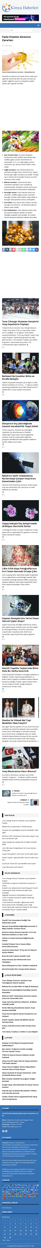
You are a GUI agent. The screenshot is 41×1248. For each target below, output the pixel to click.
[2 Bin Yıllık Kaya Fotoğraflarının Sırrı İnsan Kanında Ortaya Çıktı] (20, 555)
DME (16, 1174)
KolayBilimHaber (7, 1154)
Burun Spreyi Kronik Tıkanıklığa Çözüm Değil (17, 905)
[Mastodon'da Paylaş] (27, 250)
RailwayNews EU (7, 1176)
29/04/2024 (8, 46)
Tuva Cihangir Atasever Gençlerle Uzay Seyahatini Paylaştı (20, 323)
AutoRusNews (22, 1174)
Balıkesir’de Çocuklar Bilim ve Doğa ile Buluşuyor (20, 986)
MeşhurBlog (6, 1165)
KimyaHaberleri (16, 1145)
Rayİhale (32, 1163)
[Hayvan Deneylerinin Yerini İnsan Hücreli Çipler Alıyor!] (20, 605)
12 (25, 1227)
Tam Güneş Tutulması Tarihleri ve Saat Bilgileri (20, 1032)
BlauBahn (23, 1169)
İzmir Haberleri (7, 1208)
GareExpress (30, 1169)
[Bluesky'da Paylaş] (33, 250)
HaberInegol (17, 1154)
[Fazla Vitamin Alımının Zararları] (20, 69)
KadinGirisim (34, 1145)
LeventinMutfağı (24, 1163)
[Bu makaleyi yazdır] (20, 250)
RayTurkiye (33, 1160)
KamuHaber (24, 1149)
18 (20, 1231)
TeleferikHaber (20, 1143)
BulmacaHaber (20, 1156)
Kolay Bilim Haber (14, 975)
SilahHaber (18, 1152)
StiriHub (11, 1174)
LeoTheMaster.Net (28, 1152)
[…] (3, 347)
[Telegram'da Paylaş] (30, 250)
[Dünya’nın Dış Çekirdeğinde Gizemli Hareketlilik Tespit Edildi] (20, 410)
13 (31, 1227)
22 (4, 1234)
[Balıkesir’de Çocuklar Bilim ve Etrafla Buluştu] (20, 363)
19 (25, 1231)
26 (25, 1234)
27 (31, 1234)
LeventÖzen (26, 1145)
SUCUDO (5, 1143)
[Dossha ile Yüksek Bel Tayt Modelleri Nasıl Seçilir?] (20, 707)
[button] (38, 25)
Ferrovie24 (5, 1174)
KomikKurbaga (16, 1160)
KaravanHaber (7, 1149)
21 (36, 1231)
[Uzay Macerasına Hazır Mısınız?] (20, 758)
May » (8, 1240)
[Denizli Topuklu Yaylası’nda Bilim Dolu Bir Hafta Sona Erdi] (20, 655)
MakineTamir (6, 1152)
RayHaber (10, 915)
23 (10, 1234)
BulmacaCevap (7, 1160)
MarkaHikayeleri (10, 1156)
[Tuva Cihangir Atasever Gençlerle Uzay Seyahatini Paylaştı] (20, 308)
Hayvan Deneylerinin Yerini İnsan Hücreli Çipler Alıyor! (20, 620)
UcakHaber (32, 1149)
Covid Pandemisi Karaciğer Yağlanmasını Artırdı (18, 902)
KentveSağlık (14, 1163)
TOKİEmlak (13, 1165)
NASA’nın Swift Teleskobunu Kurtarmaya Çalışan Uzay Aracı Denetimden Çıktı (19, 478)
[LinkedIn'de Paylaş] (10, 250)
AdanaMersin (15, 1147)
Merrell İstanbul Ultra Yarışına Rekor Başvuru (19, 969)
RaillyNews (5, 1169)
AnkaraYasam (6, 1147)
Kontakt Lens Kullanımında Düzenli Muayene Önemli (20, 888)
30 (10, 1237)
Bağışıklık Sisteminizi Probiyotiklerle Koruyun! (17, 895)
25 (20, 1234)
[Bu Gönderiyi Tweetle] (7, 250)
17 (15, 1231)
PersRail (14, 1171)
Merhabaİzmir (24, 1147)
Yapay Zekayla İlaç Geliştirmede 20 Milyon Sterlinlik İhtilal (19, 525)
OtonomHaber (6, 1145)
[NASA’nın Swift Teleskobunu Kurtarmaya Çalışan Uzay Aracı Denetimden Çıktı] (20, 462)
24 (15, 1234)
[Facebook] (3, 1131)
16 (10, 1231)
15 (4, 1231)
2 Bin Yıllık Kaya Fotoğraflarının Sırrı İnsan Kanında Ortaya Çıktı (19, 570)
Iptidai (9, 1038)
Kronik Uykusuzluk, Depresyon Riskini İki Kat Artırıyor (20, 907)
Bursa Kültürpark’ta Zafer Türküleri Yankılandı (19, 966)
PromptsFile (30, 1174)
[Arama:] (20, 30)
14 (36, 1227)
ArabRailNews (6, 1171)
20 (31, 1231)
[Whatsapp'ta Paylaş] (23, 250)
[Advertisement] (20, 108)
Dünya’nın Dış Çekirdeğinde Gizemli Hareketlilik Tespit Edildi (20, 425)
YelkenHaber (16, 1149)
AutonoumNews (14, 1169)
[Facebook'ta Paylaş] (3, 250)
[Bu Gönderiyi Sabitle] (13, 250)
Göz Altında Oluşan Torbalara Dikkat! (14, 910)
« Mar (4, 1240)
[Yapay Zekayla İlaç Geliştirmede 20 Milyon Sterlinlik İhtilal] (20, 510)
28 (36, 1234)
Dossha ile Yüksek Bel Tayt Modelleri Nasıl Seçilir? (16, 721)
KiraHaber (34, 1154)
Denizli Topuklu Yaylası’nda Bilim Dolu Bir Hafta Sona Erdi (20, 669)
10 (15, 1227)
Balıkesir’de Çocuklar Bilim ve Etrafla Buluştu (18, 377)
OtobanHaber (25, 1154)
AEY (3, 1156)
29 (4, 1237)
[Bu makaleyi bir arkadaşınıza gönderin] (17, 250)
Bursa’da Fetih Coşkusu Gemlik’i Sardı (16, 956)
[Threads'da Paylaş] (37, 250)
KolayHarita (25, 1160)
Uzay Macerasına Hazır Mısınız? (19, 771)
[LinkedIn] (6, 1131)
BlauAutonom (21, 1171)
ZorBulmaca (6, 1163)
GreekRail (29, 1171)
